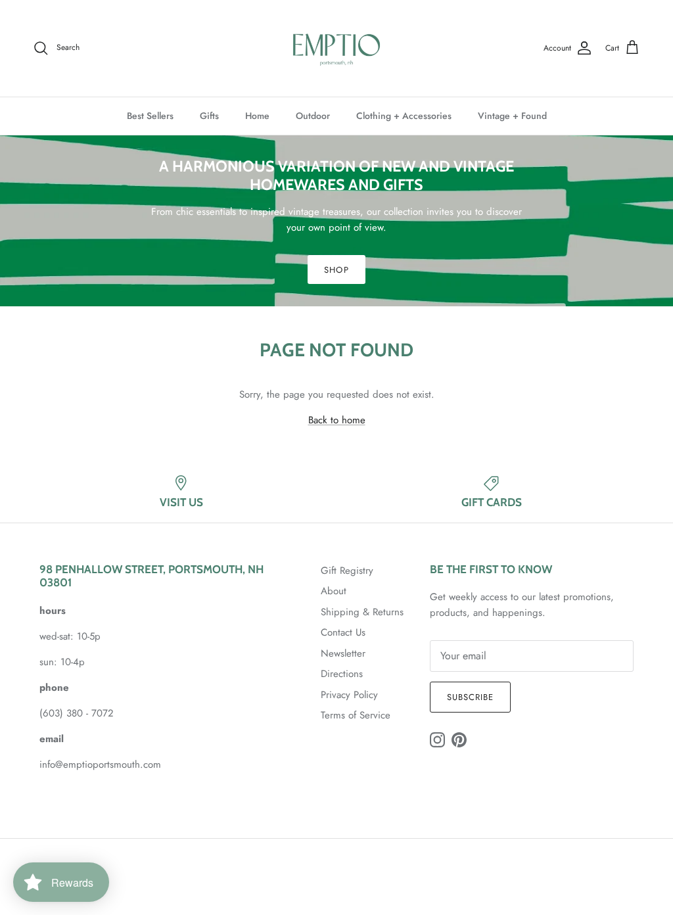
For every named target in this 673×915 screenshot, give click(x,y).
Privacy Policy (349, 695)
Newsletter (343, 653)
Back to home (336, 420)
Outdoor (313, 115)
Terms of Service (355, 715)
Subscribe (470, 697)
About (333, 591)
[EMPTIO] (336, 48)
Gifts (209, 115)
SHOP (336, 270)
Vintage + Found (512, 115)
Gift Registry (347, 570)
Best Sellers (150, 115)
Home (257, 115)
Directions (342, 674)
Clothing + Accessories (404, 115)
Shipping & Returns (362, 612)
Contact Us (343, 632)
